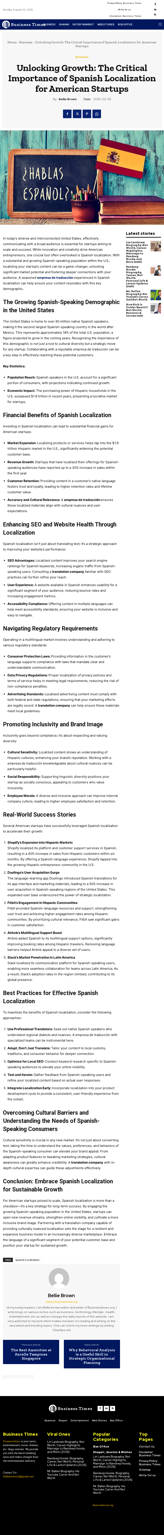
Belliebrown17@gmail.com (18, 1476)
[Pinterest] (87, 114)
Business (25, 42)
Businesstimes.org (103, 1505)
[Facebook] (155, 4)
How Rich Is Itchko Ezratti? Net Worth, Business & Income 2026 (137, 310)
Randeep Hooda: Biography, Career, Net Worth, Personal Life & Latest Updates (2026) (137, 276)
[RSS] (155, 14)
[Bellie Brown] (61, 1278)
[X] (77, 114)
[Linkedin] (155, 9)
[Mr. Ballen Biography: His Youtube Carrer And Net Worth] (156, 295)
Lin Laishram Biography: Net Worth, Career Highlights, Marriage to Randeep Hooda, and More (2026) (137, 252)
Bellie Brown (68, 99)
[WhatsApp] (96, 114)
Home (11, 42)
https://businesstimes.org (61, 1302)
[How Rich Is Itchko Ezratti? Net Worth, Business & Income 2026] (156, 308)
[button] (160, 24)
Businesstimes (11, 1441)
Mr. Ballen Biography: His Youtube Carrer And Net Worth (137, 295)
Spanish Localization (27, 1259)
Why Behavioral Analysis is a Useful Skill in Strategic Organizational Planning (92, 1356)
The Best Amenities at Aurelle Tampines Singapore (31, 1354)
